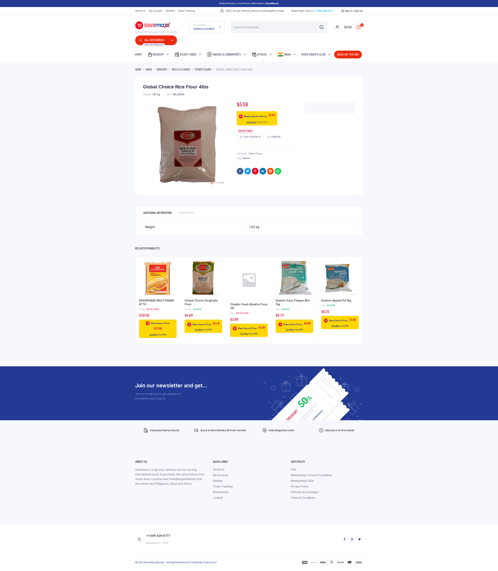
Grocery (158, 54)
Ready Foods (187, 54)
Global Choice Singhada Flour (201, 302)
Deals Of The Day (348, 54)
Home (138, 54)
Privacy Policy (300, 486)
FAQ (293, 469)
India (287, 54)
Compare (276, 136)
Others (261, 54)
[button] (250, 137)
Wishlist (170, 10)
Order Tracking (186, 10)
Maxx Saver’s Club (313, 54)
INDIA (149, 69)
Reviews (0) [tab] (186, 212)
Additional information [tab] (157, 212)
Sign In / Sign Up (353, 10)
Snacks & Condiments (226, 54)
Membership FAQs (302, 480)
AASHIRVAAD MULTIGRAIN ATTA (156, 302)
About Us (140, 10)
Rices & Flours (181, 69)
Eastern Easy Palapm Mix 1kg (292, 302)
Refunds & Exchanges (305, 492)
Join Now (251, 122)
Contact (218, 497)
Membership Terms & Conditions (311, 475)
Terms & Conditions (303, 497)
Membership (221, 492)
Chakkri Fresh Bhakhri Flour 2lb (248, 306)
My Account (155, 10)
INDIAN (246, 158)
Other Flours (203, 69)
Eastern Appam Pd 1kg (336, 300)
